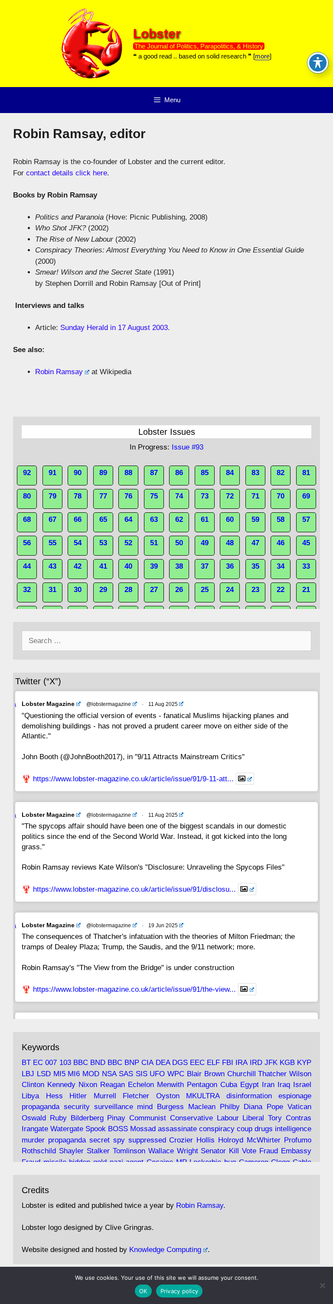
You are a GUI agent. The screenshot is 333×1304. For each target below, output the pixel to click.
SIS (141, 1074)
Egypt (249, 1085)
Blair (194, 1074)
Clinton (33, 1085)
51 (154, 543)
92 (27, 473)
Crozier (181, 1140)
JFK (271, 1062)
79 (52, 496)
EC (38, 1062)
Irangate (35, 1129)
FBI (227, 1062)
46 (280, 543)
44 (27, 566)
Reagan (112, 1085)
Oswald (34, 1118)
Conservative (191, 1118)
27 (154, 590)
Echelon (141, 1085)
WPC (175, 1074)
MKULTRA (202, 1096)
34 (280, 566)
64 (128, 519)
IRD (256, 1062)
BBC (80, 1062)
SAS (126, 1074)
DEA (163, 1062)
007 (51, 1062)
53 (103, 543)
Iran (268, 1085)
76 (128, 496)
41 (103, 566)
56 (27, 543)
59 (255, 519)
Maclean (201, 1107)
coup (244, 1129)
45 (306, 543)
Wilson (300, 1074)
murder (33, 1140)
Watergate (66, 1129)
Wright (187, 1151)
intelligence (293, 1129)
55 (52, 543)
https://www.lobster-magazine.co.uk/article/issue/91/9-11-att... (133, 779)
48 (230, 543)
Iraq (284, 1085)
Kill (234, 1151)
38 (179, 566)
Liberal (253, 1118)
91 (52, 473)
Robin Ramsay (59, 372)
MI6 (74, 1074)
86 (179, 473)
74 (179, 496)
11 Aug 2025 (163, 704)
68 (27, 519)
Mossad (143, 1129)
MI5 (59, 1074)
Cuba (228, 1085)
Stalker (98, 1151)
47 (255, 543)
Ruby (58, 1118)
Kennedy (61, 1085)
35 (255, 566)
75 (154, 496)
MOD (90, 1074)
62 (179, 519)
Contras (298, 1118)
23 (255, 590)
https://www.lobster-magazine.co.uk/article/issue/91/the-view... (134, 989)
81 (306, 473)
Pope (275, 1107)
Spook (95, 1129)
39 (154, 566)
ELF (213, 1062)
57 (306, 519)
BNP (131, 1062)
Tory (275, 1118)
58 (280, 519)
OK (143, 1291)
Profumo (297, 1140)
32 (27, 590)
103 (65, 1062)
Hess (54, 1096)
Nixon (87, 1085)
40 (128, 566)
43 (52, 566)
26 (179, 590)
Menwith (170, 1085)
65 (103, 519)
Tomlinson (129, 1151)
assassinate (177, 1129)
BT (26, 1062)
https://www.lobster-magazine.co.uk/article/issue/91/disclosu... (134, 889)
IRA (241, 1062)
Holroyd (230, 1140)
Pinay (116, 1118)
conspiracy (217, 1129)
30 (78, 590)
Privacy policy (179, 1291)
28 (128, 590)
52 (128, 543)
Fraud (268, 1151)
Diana (253, 1107)
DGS (180, 1062)
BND (97, 1062)
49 (205, 543)
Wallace (161, 1151)
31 (52, 590)
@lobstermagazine (108, 704)
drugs (264, 1129)
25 (205, 590)
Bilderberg (87, 1118)
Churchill (241, 1074)
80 (27, 496)
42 (78, 566)
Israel (302, 1085)
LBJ (28, 1074)
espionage (294, 1096)
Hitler (78, 1096)
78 (78, 496)
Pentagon (202, 1085)
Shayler (71, 1151)
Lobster (157, 33)
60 (230, 519)
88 (128, 473)
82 (280, 473)
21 (306, 590)
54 (78, 543)
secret (99, 1140)
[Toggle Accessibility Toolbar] (317, 62)
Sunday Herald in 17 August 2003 (114, 328)
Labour (228, 1118)
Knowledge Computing (165, 1250)
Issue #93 (187, 447)
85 (205, 473)
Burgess (170, 1107)
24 (230, 590)
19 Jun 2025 (163, 925)
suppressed (147, 1140)
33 (306, 566)
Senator (213, 1151)
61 (205, 519)
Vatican (299, 1107)
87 (154, 473)
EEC (197, 1062)
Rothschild (39, 1151)
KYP (304, 1062)
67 (52, 519)
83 (255, 473)
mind (145, 1107)
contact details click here (66, 173)
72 (230, 496)
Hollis (205, 1140)
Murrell (105, 1096)
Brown (214, 1074)
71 (255, 496)
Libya (30, 1096)
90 (78, 473)
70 (280, 496)
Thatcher (272, 1074)
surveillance (113, 1107)
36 (230, 566)
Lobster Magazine (48, 703)
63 (154, 519)
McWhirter (264, 1140)
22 (280, 590)
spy (119, 1140)
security (77, 1107)
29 (103, 590)
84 (230, 473)
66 (78, 519)
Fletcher (136, 1096)
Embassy (296, 1151)
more (262, 56)
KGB (287, 1062)
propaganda (40, 1107)
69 (306, 496)
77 (103, 496)
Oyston (168, 1096)
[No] (322, 1285)
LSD (44, 1074)
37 (205, 566)
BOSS (118, 1129)
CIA (147, 1062)
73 (205, 496)
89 (103, 473)
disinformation (249, 1096)
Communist (147, 1118)
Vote (249, 1151)
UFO (157, 1074)
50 (179, 543)
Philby (230, 1107)
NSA (109, 1074)
